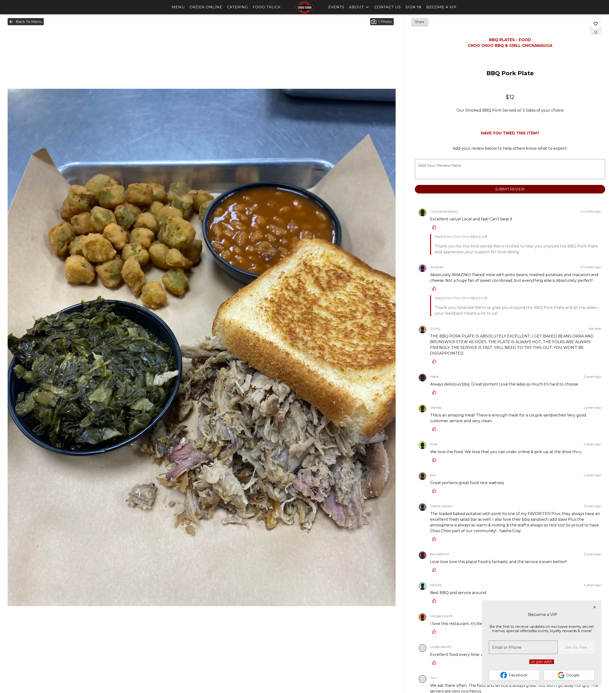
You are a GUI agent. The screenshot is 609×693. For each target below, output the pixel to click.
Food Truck (267, 7)
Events (336, 7)
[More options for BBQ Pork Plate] (595, 24)
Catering (237, 7)
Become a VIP (441, 7)
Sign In (414, 7)
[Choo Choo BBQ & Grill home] (304, 7)
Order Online (206, 7)
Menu (178, 7)
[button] (359, 7)
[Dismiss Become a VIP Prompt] (594, 607)
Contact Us (387, 7)
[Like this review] (435, 227)
